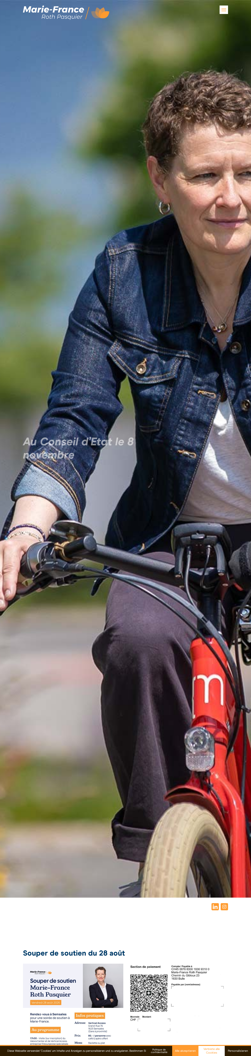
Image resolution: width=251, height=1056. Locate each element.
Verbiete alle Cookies (211, 1051)
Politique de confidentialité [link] (159, 1051)
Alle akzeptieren (185, 1050)
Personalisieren (238, 1050)
